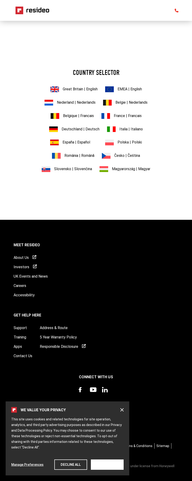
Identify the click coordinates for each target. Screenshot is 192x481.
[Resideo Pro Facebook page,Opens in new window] (81, 394)
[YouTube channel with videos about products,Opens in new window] (93, 394)
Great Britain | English (80, 89)
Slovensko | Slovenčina (73, 169)
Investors (21, 267)
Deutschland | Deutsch (81, 129)
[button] (122, 409)
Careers (20, 285)
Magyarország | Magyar (131, 169)
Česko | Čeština (127, 155)
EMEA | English (130, 89)
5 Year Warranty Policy (58, 337)
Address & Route (54, 328)
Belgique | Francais (78, 116)
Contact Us (23, 356)
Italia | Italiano (131, 129)
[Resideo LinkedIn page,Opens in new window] (105, 394)
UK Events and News (31, 276)
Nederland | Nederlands (76, 102)
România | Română (79, 155)
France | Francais (128, 116)
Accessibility (24, 295)
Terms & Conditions (137, 446)
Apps (18, 346)
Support (20, 328)
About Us (21, 257)
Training (20, 337)
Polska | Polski (130, 142)
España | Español (76, 142)
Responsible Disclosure (59, 346)
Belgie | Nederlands (131, 102)
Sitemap (162, 446)
